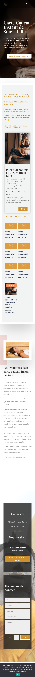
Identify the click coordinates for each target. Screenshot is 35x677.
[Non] (33, 670)
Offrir (23, 209)
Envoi (25, 637)
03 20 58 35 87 (17, 531)
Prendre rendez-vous (19, 56)
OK (18, 674)
